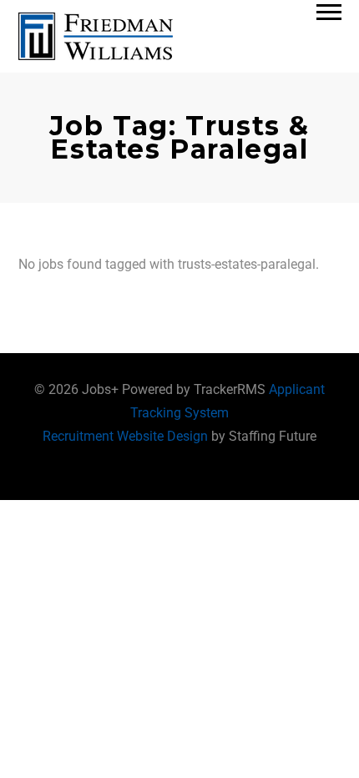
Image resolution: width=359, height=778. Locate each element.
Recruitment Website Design (125, 436)
